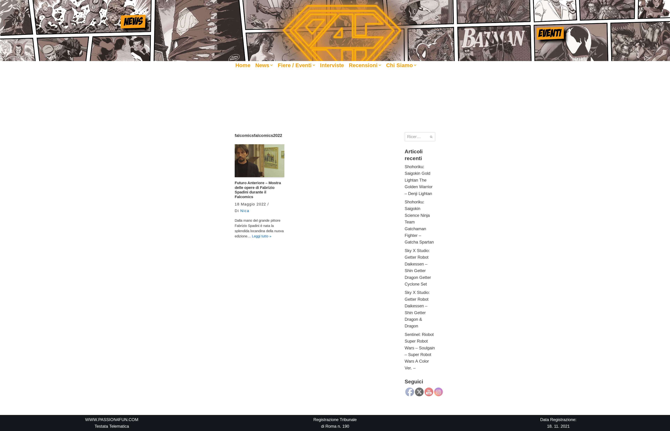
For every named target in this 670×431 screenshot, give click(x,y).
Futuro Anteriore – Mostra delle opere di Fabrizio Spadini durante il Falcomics (258, 190)
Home (242, 65)
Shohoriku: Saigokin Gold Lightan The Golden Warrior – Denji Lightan (419, 180)
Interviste (332, 65)
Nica (244, 211)
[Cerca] (431, 136)
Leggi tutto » (261, 236)
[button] (271, 65)
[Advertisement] (335, 95)
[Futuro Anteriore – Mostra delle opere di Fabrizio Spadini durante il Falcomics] (259, 160)
